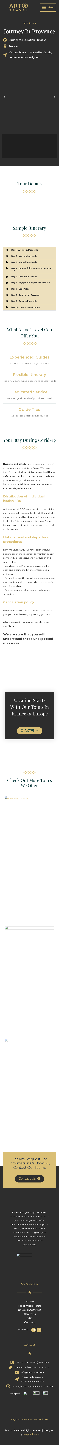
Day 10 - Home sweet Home (25, 307)
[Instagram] (39, 1330)
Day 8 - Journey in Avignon (25, 295)
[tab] (29, 250)
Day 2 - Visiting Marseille (24, 256)
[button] (29, 730)
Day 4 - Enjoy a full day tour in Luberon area (31, 269)
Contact (29, 1322)
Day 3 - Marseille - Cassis (24, 262)
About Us (29, 1314)
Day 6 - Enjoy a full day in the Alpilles (30, 283)
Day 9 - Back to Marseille (24, 301)
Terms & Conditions (37, 1419)
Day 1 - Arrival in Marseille (24, 250)
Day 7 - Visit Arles (20, 289)
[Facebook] (33, 1330)
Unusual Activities (29, 1309)
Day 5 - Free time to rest (24, 277)
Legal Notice (18, 1419)
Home (29, 1301)
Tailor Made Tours (29, 1305)
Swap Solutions (31, 1434)
